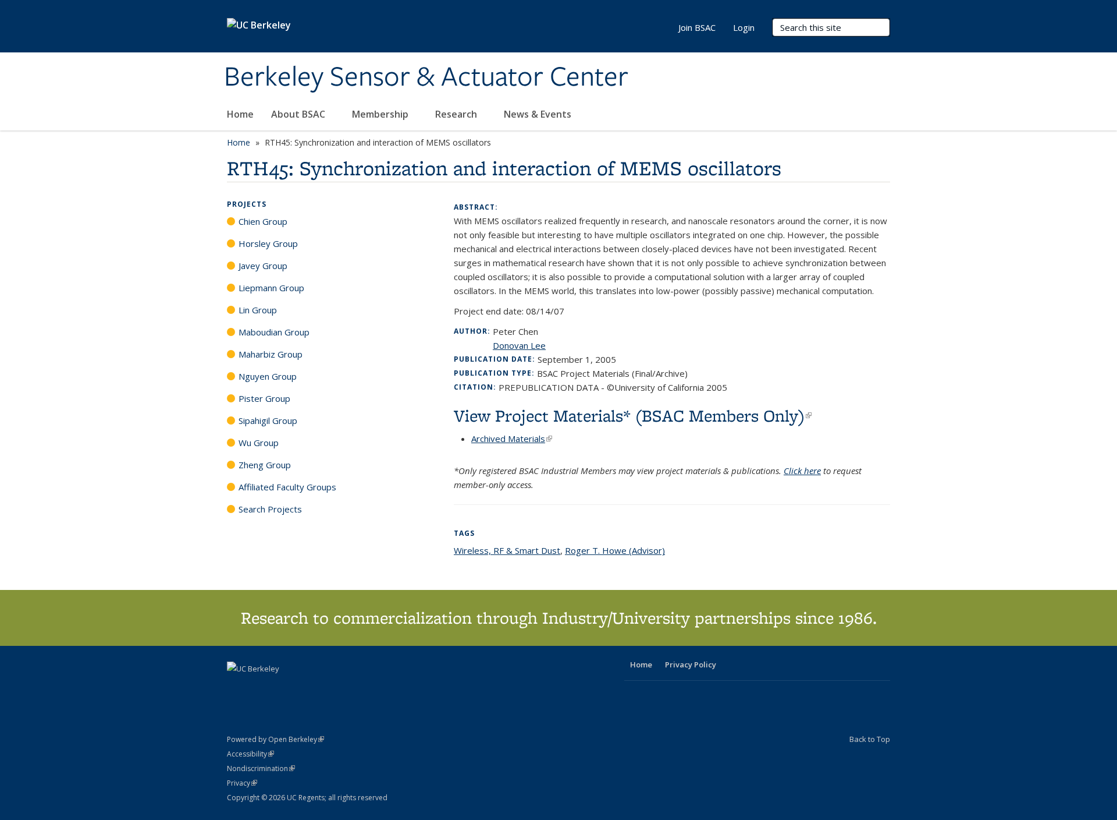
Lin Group (258, 310)
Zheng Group (265, 465)
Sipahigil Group (268, 420)
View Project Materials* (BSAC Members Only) (633, 415)
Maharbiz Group (271, 354)
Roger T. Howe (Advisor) (615, 550)
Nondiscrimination (261, 768)
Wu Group (259, 442)
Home (240, 114)
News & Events (539, 114)
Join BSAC (697, 27)
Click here (802, 470)
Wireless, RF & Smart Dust (507, 550)
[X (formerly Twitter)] (237, 688)
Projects (246, 204)
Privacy (242, 783)
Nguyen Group (268, 376)
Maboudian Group (274, 332)
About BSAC (299, 114)
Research (457, 114)
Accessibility (250, 754)
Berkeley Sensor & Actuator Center (426, 77)
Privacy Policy (690, 664)
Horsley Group (268, 243)
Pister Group (264, 398)
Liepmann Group (271, 288)
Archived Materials (511, 438)
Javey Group (263, 265)
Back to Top (869, 739)
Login (744, 27)
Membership (381, 114)
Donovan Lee (519, 345)
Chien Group (263, 221)
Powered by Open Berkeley (275, 739)
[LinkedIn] (260, 688)
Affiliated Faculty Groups (287, 487)
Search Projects (270, 509)
